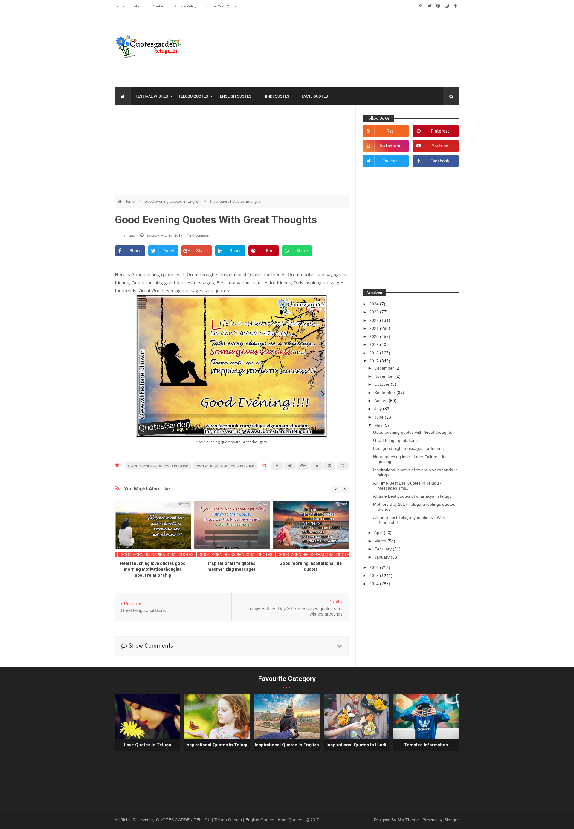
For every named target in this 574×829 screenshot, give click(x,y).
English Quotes (235, 96)
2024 (374, 304)
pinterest (440, 131)
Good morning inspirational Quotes (157, 555)
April (379, 532)
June (379, 417)
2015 (374, 575)
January (382, 557)
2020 (374, 336)
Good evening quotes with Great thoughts (412, 432)
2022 (374, 320)
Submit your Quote (221, 6)
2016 (374, 567)
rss (390, 131)
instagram (390, 146)
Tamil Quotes (314, 96)
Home (120, 6)
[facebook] (455, 6)
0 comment (200, 235)
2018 (374, 352)
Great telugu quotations (395, 440)
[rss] (421, 6)
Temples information (426, 745)
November (384, 376)
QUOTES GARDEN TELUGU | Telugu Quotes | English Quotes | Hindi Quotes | (231, 819)
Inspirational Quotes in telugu (217, 745)
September (385, 392)
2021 (374, 328)
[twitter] (429, 6)
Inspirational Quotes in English (287, 745)
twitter (390, 161)
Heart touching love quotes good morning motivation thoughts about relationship (153, 569)
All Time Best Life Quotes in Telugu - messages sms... (407, 485)
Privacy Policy (185, 6)
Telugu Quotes (193, 96)
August (381, 400)
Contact (159, 6)
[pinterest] (438, 6)
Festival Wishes (152, 96)
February (383, 549)
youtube (440, 146)
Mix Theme (409, 819)
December (384, 368)
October (382, 384)
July (378, 408)
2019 (374, 344)
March (380, 541)
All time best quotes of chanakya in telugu (412, 496)
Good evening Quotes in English (172, 201)
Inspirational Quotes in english (236, 201)
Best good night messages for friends (408, 448)
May (379, 425)
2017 (374, 361)
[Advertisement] (232, 153)
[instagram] (447, 6)
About (139, 6)
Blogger (451, 819)
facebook (439, 161)
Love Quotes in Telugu (147, 745)
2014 (374, 583)
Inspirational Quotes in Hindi (356, 745)
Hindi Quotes (276, 96)
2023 (374, 312)
